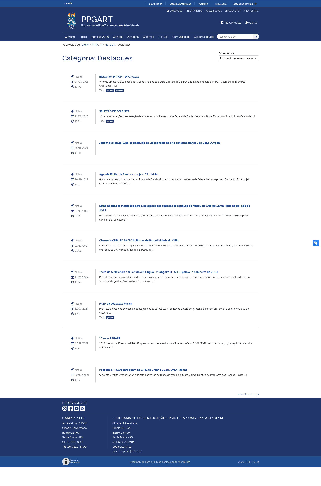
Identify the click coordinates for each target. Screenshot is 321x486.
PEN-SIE (163, 36)
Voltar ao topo (250, 394)
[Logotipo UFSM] (71, 20)
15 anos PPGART (109, 338)
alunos (110, 90)
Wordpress (184, 461)
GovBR (68, 3)
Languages (176, 10)
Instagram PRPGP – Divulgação (119, 76)
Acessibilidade (214, 10)
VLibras (252, 22)
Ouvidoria (133, 36)
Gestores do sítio (204, 36)
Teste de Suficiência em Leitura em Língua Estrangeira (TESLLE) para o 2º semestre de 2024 (158, 272)
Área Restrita (251, 10)
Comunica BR (155, 4)
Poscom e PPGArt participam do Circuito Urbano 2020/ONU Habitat (143, 369)
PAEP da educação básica (115, 303)
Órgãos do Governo (243, 4)
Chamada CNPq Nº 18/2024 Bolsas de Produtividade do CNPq (139, 240)
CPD (256, 461)
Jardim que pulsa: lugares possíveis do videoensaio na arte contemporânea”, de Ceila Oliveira (159, 142)
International (194, 10)
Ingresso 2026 (100, 36)
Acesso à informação (180, 4)
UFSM (248, 461)
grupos (110, 317)
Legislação (221, 4)
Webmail (148, 36)
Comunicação (181, 36)
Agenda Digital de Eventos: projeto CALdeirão (128, 174)
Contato (118, 36)
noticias (119, 90)
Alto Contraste (232, 22)
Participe (203, 4)
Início (84, 36)
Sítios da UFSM (233, 10)
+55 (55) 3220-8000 (74, 446)
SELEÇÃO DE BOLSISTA (114, 111)
